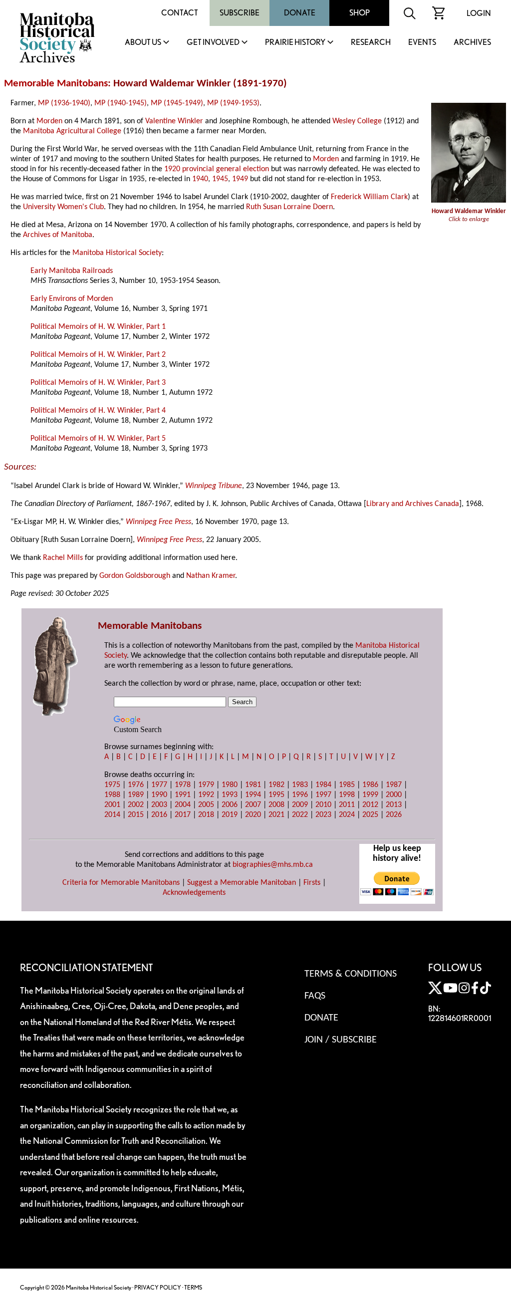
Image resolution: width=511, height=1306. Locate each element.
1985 (347, 785)
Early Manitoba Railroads (71, 271)
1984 (323, 785)
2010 (323, 805)
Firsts (311, 883)
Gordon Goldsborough (134, 576)
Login (479, 13)
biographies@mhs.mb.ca (273, 865)
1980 (230, 785)
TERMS (193, 1287)
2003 (159, 805)
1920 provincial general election (216, 169)
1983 (300, 785)
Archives (472, 42)
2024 (347, 815)
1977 (159, 785)
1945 (220, 179)
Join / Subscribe (340, 1040)
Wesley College (357, 121)
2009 (300, 805)
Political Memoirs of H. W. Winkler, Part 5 (98, 439)
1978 (183, 785)
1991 (183, 795)
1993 (230, 795)
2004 (183, 805)
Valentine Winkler (174, 121)
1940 (200, 179)
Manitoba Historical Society (117, 253)
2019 (230, 815)
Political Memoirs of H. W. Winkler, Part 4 (98, 411)
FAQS (314, 996)
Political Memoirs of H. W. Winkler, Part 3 (98, 383)
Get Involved (213, 42)
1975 (112, 785)
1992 (206, 795)
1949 (240, 179)
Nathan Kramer (210, 576)
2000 (394, 795)
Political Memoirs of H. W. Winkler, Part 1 (98, 327)
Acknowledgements (194, 893)
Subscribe (239, 12)
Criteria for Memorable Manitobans (121, 883)
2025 (370, 815)
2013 (394, 805)
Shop (359, 12)
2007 (253, 805)
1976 (136, 785)
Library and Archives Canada (412, 504)
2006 (230, 805)
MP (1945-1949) (177, 103)
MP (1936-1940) (64, 103)
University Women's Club (63, 207)
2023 (323, 815)
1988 (112, 795)
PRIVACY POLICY (157, 1287)
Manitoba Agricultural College (72, 131)
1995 (276, 795)
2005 (206, 805)
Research (371, 42)
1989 (136, 795)
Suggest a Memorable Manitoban (241, 883)
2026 (394, 815)
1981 (253, 785)
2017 (183, 815)
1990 (159, 795)
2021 (276, 815)
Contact (179, 12)
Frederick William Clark (369, 197)
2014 (112, 815)
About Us (143, 42)
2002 (136, 805)
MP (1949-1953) (233, 103)
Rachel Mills (63, 558)
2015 (136, 815)
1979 (206, 785)
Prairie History (295, 42)
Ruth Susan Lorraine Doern (289, 207)
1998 (347, 795)
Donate (299, 12)
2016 (159, 815)
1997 (323, 795)
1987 (394, 785)
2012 (370, 805)
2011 (347, 805)
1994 (253, 795)
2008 (276, 805)
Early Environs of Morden (71, 299)
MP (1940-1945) (120, 103)
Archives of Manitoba (57, 235)
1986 (370, 785)
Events (422, 42)
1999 (370, 795)
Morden (49, 121)
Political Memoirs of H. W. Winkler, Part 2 (98, 355)
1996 (300, 795)
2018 (206, 815)
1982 (276, 785)
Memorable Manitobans (56, 83)
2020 (253, 815)
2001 (112, 805)
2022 (300, 815)
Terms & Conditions (350, 974)
